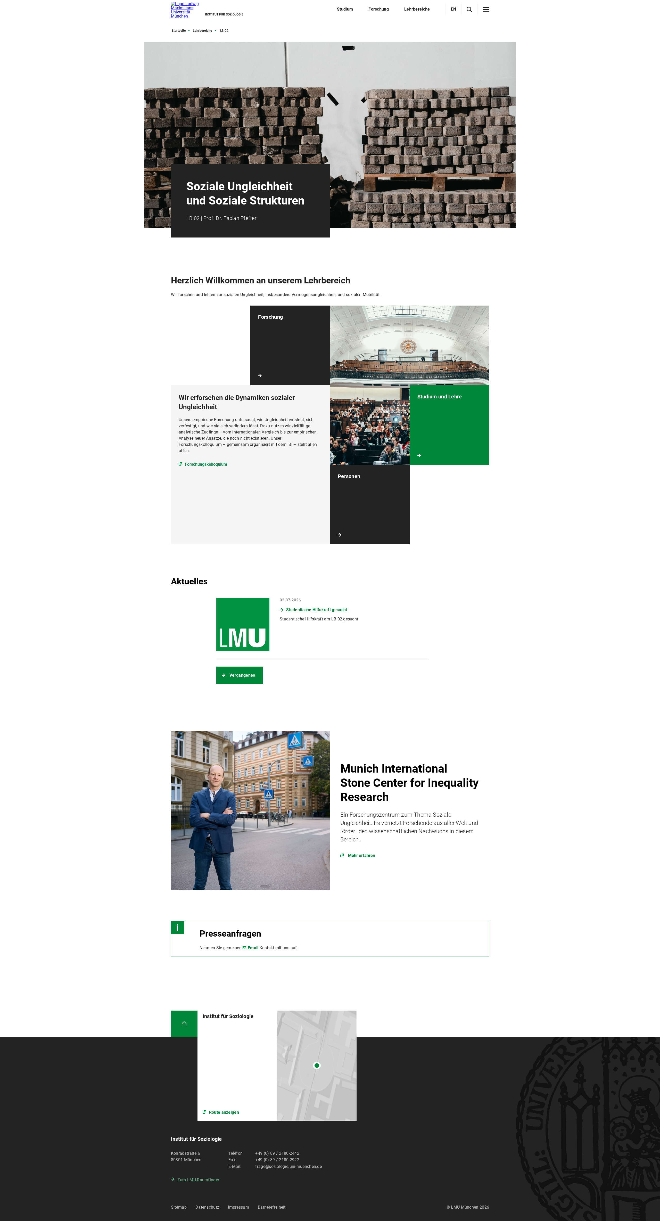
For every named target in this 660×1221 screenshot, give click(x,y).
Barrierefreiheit (272, 1207)
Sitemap (179, 1207)
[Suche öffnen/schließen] (469, 9)
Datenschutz (207, 1207)
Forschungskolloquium (206, 464)
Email (253, 947)
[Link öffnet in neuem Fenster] (330, 810)
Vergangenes (242, 675)
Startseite (179, 30)
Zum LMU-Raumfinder (198, 1179)
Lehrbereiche (202, 30)
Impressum (238, 1207)
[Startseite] (184, 1024)
